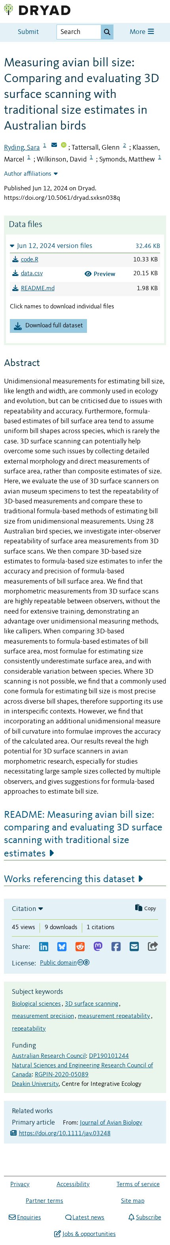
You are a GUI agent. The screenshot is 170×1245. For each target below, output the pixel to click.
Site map (132, 1201)
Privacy (20, 1184)
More (138, 32)
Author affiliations (27, 174)
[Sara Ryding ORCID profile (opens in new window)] (63, 145)
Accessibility (73, 1184)
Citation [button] (24, 909)
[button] (85, 245)
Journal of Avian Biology (111, 1123)
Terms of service (138, 1184)
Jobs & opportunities (88, 1234)
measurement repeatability (114, 1016)
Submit (28, 32)
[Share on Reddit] (80, 947)
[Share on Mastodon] (97, 947)
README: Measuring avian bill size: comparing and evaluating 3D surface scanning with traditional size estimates (83, 834)
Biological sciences (36, 1004)
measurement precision (43, 1016)
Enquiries (29, 1218)
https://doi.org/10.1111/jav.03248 (65, 1133)
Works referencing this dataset (69, 879)
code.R (29, 260)
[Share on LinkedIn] (43, 947)
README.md (38, 288)
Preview (104, 274)
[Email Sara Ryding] (54, 145)
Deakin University (35, 1084)
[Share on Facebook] (116, 947)
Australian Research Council (49, 1056)
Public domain (58, 963)
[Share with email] (134, 947)
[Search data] (107, 31)
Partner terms (44, 1201)
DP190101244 (109, 1056)
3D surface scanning (91, 1004)
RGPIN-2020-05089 (62, 1075)
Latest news (88, 1218)
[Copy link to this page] (153, 947)
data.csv (32, 273)
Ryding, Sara (22, 147)
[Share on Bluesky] (61, 947)
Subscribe (148, 1218)
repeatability (29, 1029)
